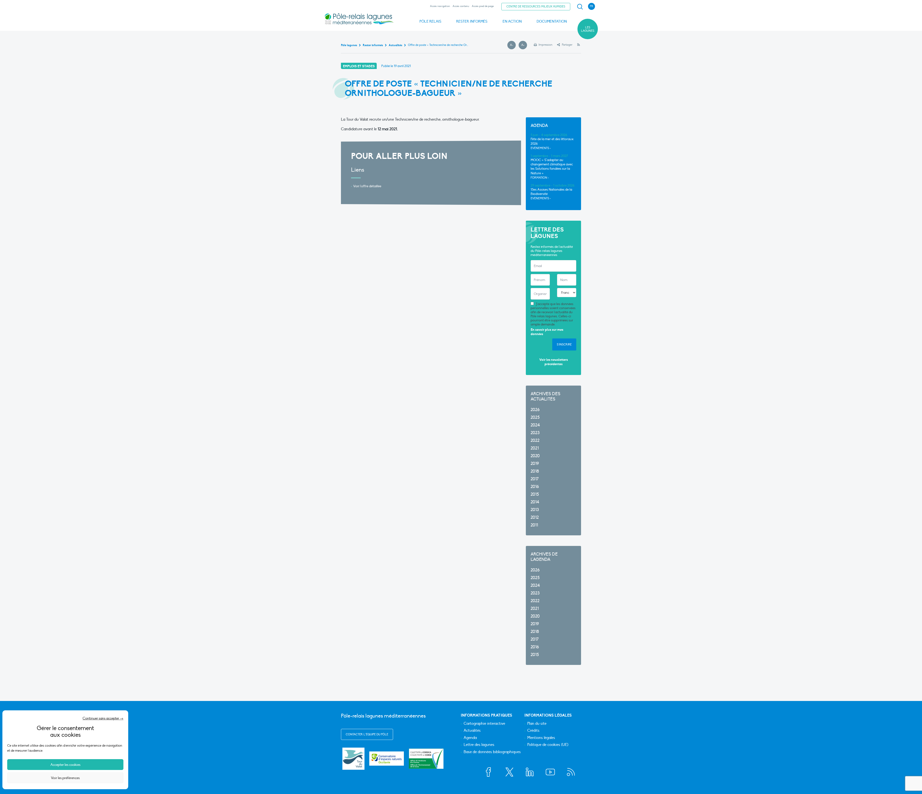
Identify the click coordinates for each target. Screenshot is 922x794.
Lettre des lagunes (479, 745)
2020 (535, 455)
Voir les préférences (65, 778)
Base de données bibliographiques (492, 752)
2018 (535, 471)
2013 (535, 509)
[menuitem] (579, 7)
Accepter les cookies (65, 765)
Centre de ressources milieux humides (535, 6)
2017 (535, 478)
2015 (535, 494)
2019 (535, 463)
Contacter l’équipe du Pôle (367, 734)
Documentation (552, 21)
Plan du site (536, 724)
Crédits (533, 731)
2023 (535, 432)
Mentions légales (541, 738)
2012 (535, 517)
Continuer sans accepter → (103, 718)
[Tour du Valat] (353, 759)
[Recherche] (580, 7)
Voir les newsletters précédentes (553, 362)
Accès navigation (440, 6)
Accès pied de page (483, 6)
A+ (524, 45)
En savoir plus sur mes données (547, 332)
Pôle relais (430, 21)
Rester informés (471, 21)
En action (512, 21)
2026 (535, 409)
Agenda (470, 738)
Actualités (472, 731)
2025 (535, 417)
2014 (535, 502)
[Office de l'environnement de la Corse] (426, 759)
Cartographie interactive (484, 724)
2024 (535, 425)
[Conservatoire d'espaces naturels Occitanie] (386, 758)
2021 (535, 448)
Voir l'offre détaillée (367, 186)
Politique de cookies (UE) (547, 745)
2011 (534, 525)
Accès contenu (461, 6)
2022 (535, 440)
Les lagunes (587, 29)
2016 (535, 486)
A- (513, 45)
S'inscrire (564, 344)
